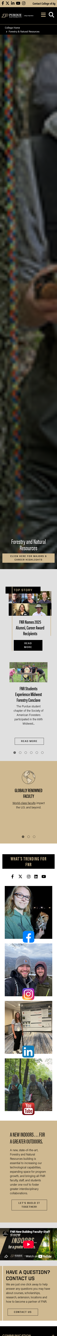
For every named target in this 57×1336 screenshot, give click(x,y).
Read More (28, 645)
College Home (12, 27)
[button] (14, 752)
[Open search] (51, 16)
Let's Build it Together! (29, 1204)
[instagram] (28, 876)
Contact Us (23, 1311)
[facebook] (12, 876)
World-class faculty (24, 803)
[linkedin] (36, 876)
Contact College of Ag (44, 3)
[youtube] (44, 876)
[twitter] (20, 876)
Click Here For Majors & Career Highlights (28, 558)
